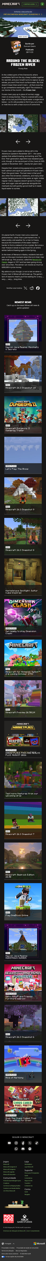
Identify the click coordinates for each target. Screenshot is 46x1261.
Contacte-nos (29, 1186)
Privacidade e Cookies (8, 1248)
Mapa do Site (28, 1181)
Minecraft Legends (8, 1172)
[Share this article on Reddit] (32, 288)
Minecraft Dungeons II (10, 1167)
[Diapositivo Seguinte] (28, 142)
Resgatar (27, 1194)
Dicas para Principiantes (32, 1173)
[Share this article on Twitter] (25, 288)
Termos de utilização (8, 1251)
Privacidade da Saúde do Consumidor (28, 1248)
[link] (9, 1143)
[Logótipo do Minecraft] (11, 4)
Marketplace (28, 1164)
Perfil (26, 1192)
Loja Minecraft (29, 1167)
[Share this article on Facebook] (38, 288)
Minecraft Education (9, 1174)
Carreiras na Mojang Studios (11, 1186)
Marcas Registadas (21, 1251)
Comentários (28, 1178)
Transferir (27, 1183)
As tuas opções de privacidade (14, 1256)
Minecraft (6, 1164)
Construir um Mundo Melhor (11, 1188)
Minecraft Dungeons (9, 1169)
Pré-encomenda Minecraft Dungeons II (22, 14)
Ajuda (26, 1175)
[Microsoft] (39, 1243)
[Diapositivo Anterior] (18, 142)
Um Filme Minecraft (9, 1191)
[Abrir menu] (42, 4)
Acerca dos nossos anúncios (10, 1254)
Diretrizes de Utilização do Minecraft (14, 1231)
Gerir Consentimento (33, 1231)
